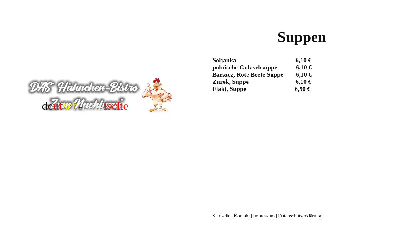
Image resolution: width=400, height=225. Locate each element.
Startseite (221, 215)
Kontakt (242, 215)
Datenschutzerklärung (299, 215)
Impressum (264, 215)
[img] (100, 95)
